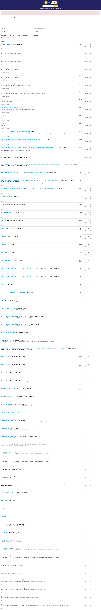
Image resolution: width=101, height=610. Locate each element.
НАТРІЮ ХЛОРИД (13, 420)
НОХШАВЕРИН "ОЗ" (9, 452)
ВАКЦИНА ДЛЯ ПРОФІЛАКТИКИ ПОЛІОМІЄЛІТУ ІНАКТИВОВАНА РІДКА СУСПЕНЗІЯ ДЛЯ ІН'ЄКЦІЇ (28, 172)
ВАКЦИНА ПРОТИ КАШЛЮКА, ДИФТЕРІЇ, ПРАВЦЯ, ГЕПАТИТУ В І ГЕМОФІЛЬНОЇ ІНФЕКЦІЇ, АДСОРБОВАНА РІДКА (32, 188)
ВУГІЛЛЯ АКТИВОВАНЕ (11, 196)
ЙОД (7, 300)
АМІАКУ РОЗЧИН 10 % (6, 52)
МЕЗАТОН (11, 372)
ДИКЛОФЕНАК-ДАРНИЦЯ (11, 260)
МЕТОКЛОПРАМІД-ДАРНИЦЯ (16, 388)
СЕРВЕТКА (3, 508)
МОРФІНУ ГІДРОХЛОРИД (13, 404)
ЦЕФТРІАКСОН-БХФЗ (9, 604)
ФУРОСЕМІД (11, 548)
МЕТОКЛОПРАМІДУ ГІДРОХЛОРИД (17, 396)
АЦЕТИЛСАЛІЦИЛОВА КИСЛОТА (14, 99)
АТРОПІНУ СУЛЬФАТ (10, 84)
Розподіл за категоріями (5, 48)
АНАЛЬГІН (10, 68)
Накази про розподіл (11, 37)
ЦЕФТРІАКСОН (10, 596)
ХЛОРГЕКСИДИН (12, 564)
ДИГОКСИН (9, 236)
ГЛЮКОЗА (12, 220)
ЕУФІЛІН (7, 284)
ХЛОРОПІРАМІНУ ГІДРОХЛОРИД (16, 580)
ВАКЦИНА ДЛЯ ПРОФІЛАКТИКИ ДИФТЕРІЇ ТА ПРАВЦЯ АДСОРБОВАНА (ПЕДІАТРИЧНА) (26, 139)
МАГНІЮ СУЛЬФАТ (14, 356)
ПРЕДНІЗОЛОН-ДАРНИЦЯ (14, 492)
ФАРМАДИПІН (11, 532)
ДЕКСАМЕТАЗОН (11, 228)
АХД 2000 (5, 91)
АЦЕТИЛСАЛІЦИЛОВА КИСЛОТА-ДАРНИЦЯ (18, 107)
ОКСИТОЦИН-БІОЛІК (12, 468)
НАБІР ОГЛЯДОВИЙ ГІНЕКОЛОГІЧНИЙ (10, 412)
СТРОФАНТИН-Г (12, 524)
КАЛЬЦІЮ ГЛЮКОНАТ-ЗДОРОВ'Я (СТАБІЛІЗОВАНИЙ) (22, 316)
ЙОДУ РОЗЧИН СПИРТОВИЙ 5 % (13, 308)
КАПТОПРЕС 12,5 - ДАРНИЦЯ (15, 332)
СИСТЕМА (3, 516)
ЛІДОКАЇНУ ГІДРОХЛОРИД (13, 340)
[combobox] (48, 6)
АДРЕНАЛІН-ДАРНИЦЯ (11, 44)
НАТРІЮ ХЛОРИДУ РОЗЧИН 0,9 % (19, 436)
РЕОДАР (8, 500)
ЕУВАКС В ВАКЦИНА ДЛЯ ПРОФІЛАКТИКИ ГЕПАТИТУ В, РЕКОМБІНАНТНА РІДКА (32, 268)
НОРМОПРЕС (23, 444)
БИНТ (2, 115)
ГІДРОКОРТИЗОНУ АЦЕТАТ (13, 212)
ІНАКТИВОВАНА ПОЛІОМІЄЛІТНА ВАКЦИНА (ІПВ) (17, 292)
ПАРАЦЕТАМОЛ (11, 476)
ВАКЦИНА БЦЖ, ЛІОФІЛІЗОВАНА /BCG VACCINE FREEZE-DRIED (23, 131)
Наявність (3, 37)
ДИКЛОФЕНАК (7, 252)
